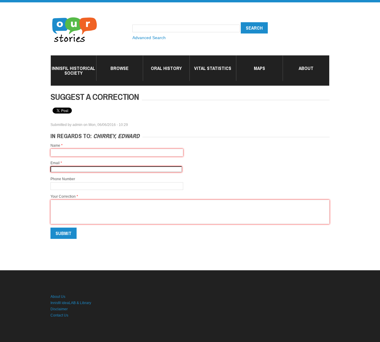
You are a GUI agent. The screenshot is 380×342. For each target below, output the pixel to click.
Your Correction (64, 196)
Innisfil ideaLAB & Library (70, 303)
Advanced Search (149, 37)
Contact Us (59, 315)
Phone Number (62, 179)
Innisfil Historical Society (73, 70)
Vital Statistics (212, 68)
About (306, 68)
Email (56, 163)
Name (56, 145)
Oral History (166, 68)
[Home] (74, 18)
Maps (259, 68)
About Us (57, 297)
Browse (119, 68)
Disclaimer (59, 309)
